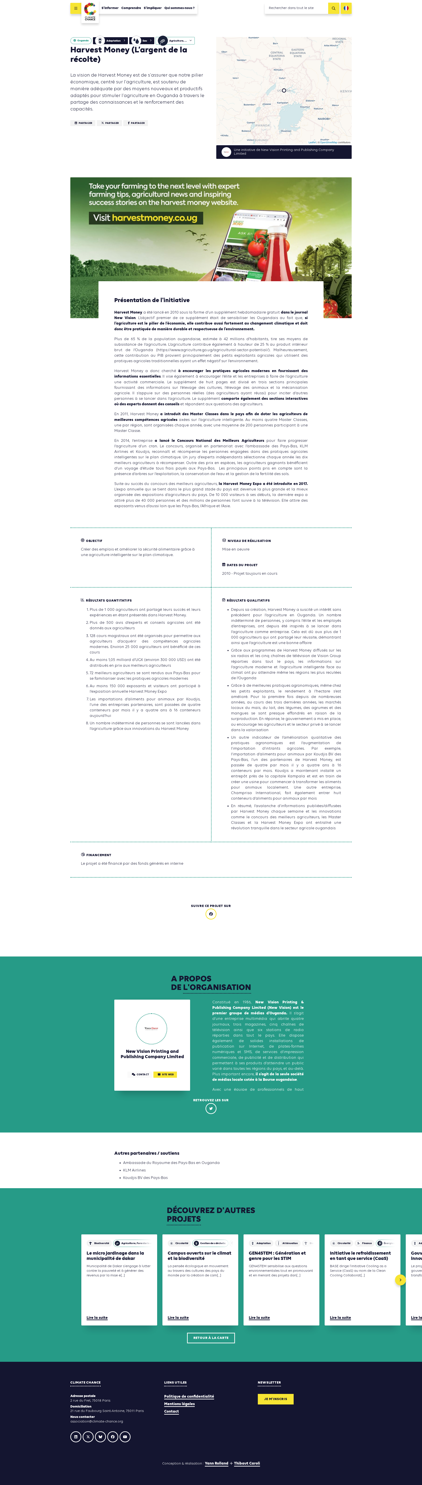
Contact (171, 1411)
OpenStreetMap (328, 142)
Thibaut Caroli (247, 1463)
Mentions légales (179, 1404)
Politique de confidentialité (189, 1396)
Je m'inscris (275, 1399)
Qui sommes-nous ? (179, 8)
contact (143, 1074)
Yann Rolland (216, 1463)
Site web (168, 1074)
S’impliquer (153, 8)
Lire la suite (97, 1318)
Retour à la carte (211, 1338)
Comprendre (131, 8)
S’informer (110, 8)
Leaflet (312, 142)
